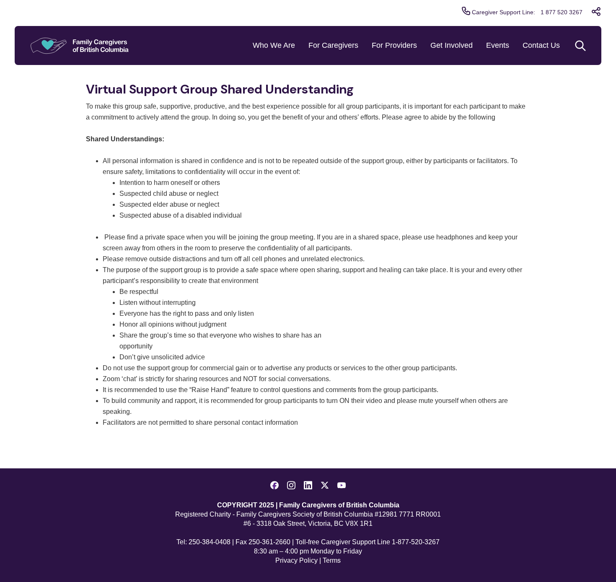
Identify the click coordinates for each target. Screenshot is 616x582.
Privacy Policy (296, 560)
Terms (332, 560)
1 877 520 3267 (561, 12)
